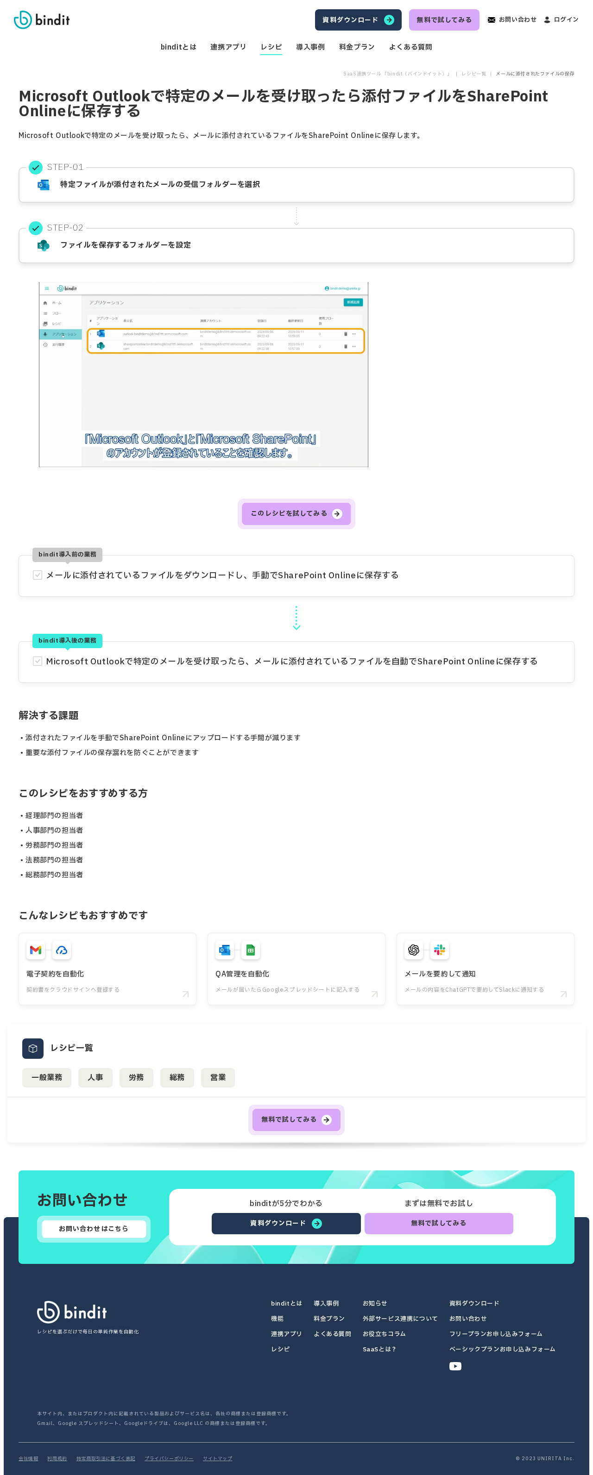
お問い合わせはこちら (94, 1229)
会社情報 (28, 1458)
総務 (177, 1077)
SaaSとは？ (380, 1350)
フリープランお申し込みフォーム (496, 1334)
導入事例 (310, 47)
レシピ (271, 47)
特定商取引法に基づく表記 (105, 1458)
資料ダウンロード (474, 1304)
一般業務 (47, 1077)
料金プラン (357, 47)
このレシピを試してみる (289, 514)
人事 (95, 1077)
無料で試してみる (289, 1120)
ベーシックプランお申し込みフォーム (502, 1350)
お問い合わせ (468, 1319)
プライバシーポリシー (169, 1458)
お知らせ (375, 1304)
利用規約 (57, 1458)
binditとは (179, 47)
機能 (277, 1319)
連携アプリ (228, 47)
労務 (136, 1077)
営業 (218, 1077)
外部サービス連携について (400, 1319)
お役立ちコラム (384, 1334)
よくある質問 (411, 47)
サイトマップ (218, 1458)
